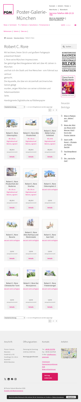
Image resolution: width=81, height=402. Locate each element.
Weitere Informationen (58, 397)
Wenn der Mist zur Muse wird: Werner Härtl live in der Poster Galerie (69, 130)
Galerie (16, 31)
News (5, 25)
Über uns (24, 31)
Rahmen (24, 25)
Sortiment (13, 25)
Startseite (9, 38)
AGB (43, 367)
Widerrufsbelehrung (49, 369)
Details (12, 157)
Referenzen (8, 31)
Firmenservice (44, 25)
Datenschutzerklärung (49, 364)
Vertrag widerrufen (48, 376)
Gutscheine (33, 25)
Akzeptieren (71, 397)
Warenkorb (63, 10)
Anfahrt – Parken (63, 6)
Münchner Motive (19, 38)
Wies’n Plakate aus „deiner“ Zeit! (70, 118)
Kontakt (52, 6)
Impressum (46, 362)
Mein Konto (53, 10)
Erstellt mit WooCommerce (13, 391)
